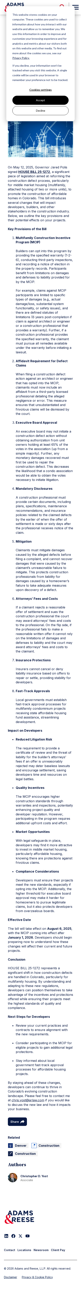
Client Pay (58, 1250)
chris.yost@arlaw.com (28, 1100)
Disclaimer (10, 1277)
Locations (24, 1250)
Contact (9, 1250)
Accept (40, 100)
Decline (40, 110)
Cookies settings (40, 89)
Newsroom (41, 1250)
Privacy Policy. (20, 58)
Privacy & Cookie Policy (37, 1277)
